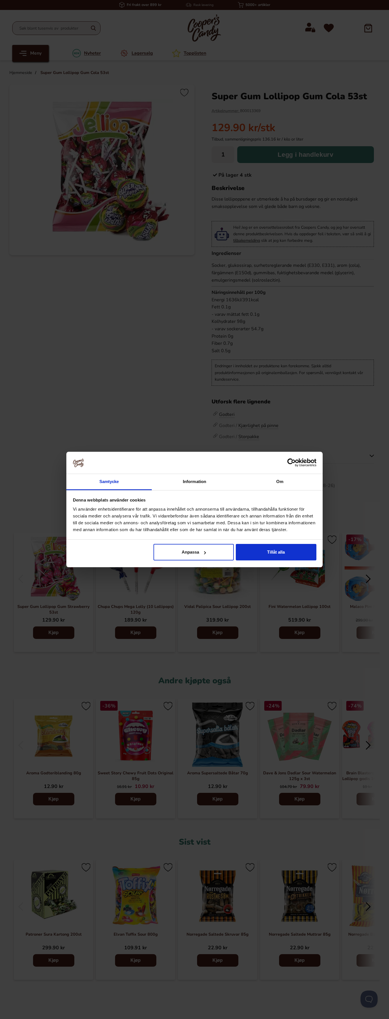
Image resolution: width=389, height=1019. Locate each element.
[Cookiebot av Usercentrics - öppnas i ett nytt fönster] (291, 462)
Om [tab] (279, 481)
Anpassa (190, 552)
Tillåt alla (276, 552)
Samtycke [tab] (109, 481)
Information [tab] (194, 481)
